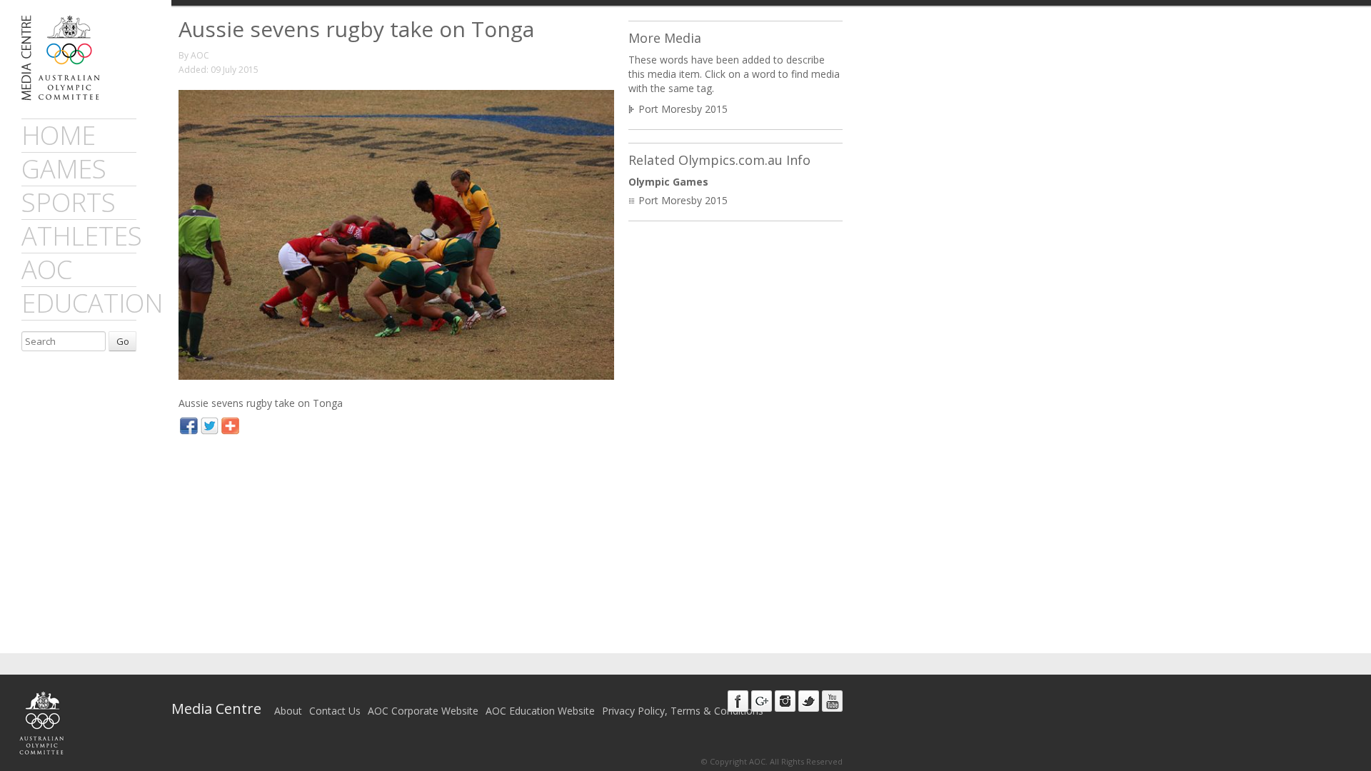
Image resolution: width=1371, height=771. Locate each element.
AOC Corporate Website (423, 710)
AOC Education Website (540, 710)
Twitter (808, 701)
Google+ (761, 701)
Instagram (785, 701)
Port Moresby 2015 (683, 109)
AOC (46, 269)
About (288, 710)
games (63, 168)
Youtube (832, 701)
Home (58, 135)
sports (68, 202)
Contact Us (335, 710)
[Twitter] (209, 427)
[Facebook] (189, 427)
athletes (81, 235)
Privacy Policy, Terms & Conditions (682, 710)
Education (92, 303)
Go (122, 341)
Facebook (738, 701)
